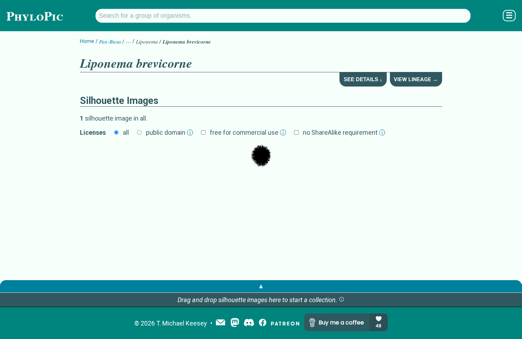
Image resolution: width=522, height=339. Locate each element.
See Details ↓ (363, 79)
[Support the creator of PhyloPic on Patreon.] (285, 323)
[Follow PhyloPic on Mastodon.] (234, 323)
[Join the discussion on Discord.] (249, 323)
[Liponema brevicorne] (261, 156)
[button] (341, 300)
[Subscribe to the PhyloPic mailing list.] (220, 323)
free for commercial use (248, 132)
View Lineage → (416, 79)
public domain (169, 132)
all (126, 132)
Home (87, 41)
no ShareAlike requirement (344, 132)
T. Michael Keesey (181, 323)
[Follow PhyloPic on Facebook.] (262, 323)
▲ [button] (261, 286)
